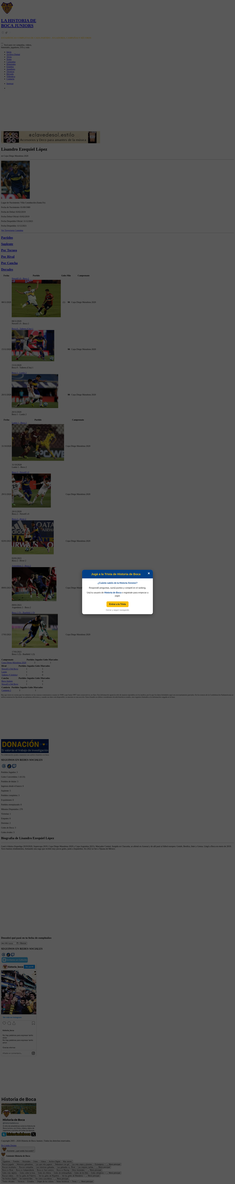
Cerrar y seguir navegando (117, 610)
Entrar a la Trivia (117, 604)
